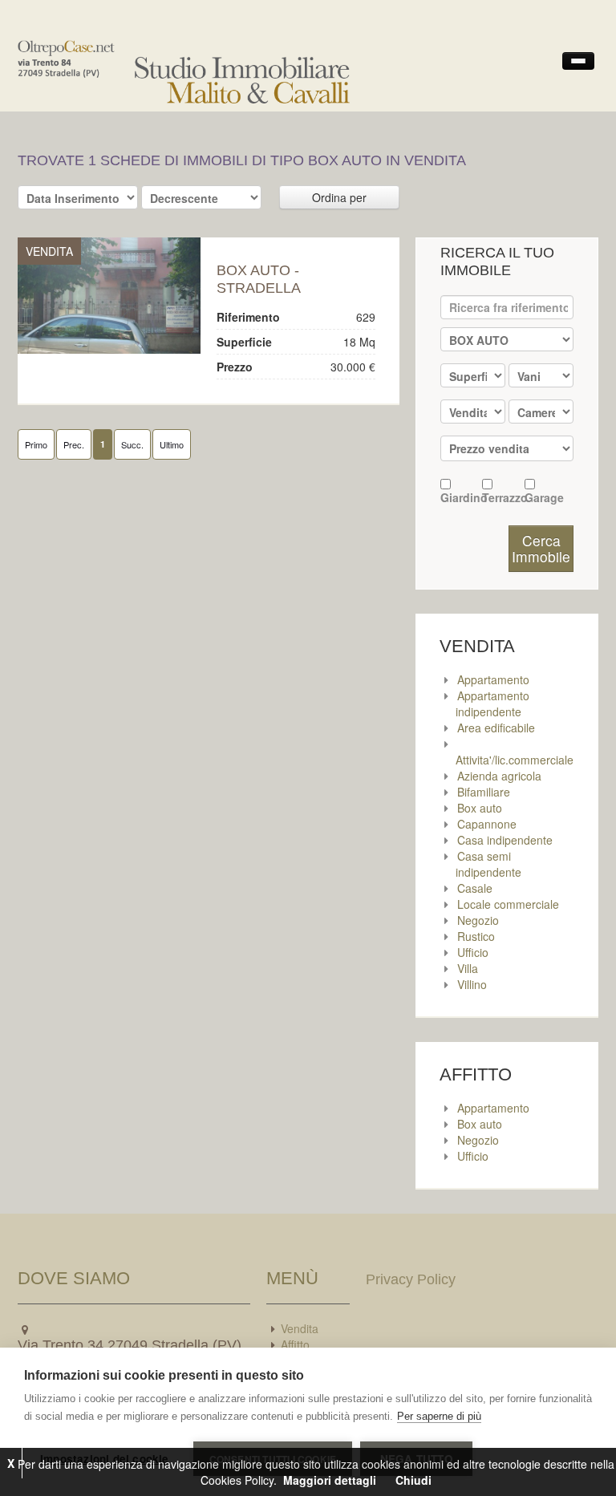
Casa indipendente (505, 840)
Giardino (461, 497)
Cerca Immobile (541, 548)
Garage (544, 497)
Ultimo (172, 444)
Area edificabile (496, 728)
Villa (467, 968)
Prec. (73, 444)
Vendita (299, 1328)
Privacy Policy (411, 1279)
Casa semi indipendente (488, 864)
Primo (36, 444)
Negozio (478, 920)
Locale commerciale (508, 904)
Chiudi (413, 1480)
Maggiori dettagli (329, 1480)
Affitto (295, 1344)
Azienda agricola (499, 776)
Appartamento (493, 679)
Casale (474, 888)
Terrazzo (503, 497)
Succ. (132, 444)
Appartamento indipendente (492, 703)
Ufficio (472, 952)
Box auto (479, 808)
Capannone (487, 824)
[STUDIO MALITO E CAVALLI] (109, 296)
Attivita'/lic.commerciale (514, 760)
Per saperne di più (439, 1416)
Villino (472, 984)
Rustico (476, 936)
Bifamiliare (483, 792)
